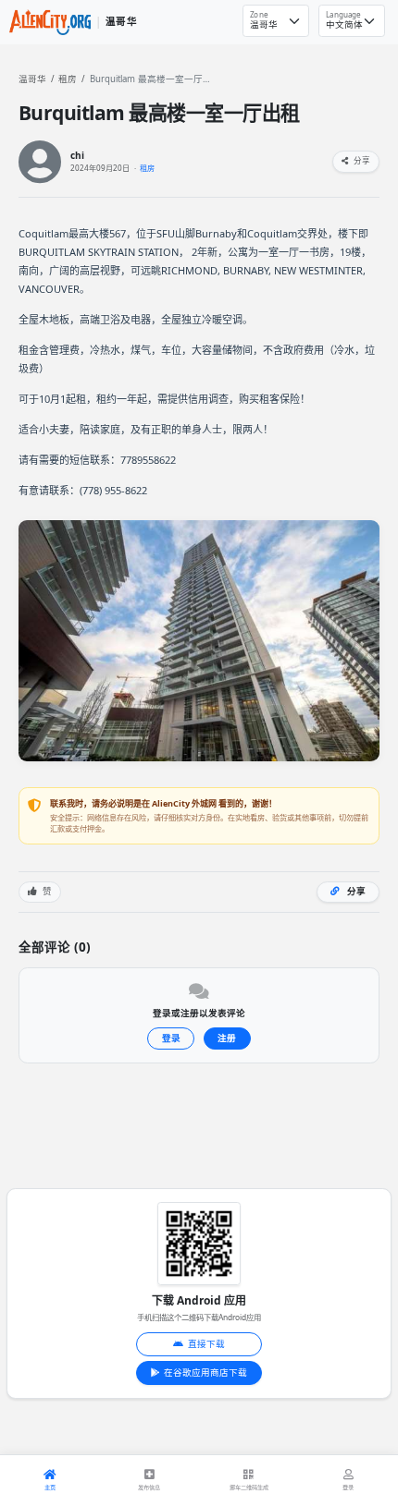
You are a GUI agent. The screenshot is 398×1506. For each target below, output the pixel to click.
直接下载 (206, 1344)
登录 (171, 1038)
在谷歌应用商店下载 (205, 1372)
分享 (361, 160)
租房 (67, 79)
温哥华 (32, 79)
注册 (227, 1038)
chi (77, 156)
